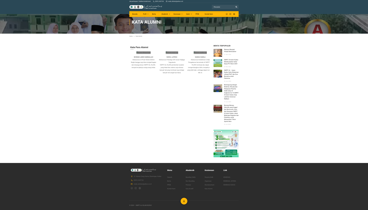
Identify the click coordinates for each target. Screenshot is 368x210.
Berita (154, 14)
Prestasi (188, 185)
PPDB (197, 14)
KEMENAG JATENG (229, 181)
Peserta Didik (209, 177)
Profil (144, 14)
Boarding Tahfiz (191, 177)
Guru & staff (189, 189)
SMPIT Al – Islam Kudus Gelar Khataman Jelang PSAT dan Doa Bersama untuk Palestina (231, 74)
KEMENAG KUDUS (229, 185)
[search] (236, 7)
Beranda (134, 14)
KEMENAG (226, 177)
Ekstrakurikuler (209, 185)
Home (131, 36)
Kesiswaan (177, 14)
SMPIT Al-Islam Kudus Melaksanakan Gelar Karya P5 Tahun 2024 (231, 62)
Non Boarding (190, 181)
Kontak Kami (209, 14)
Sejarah (169, 177)
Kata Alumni (208, 189)
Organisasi (208, 181)
